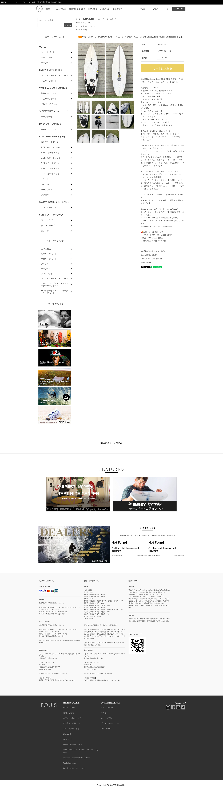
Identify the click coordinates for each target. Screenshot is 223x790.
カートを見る (106, 718)
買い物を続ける (146, 262)
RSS (103, 729)
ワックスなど (47, 220)
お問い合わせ (68, 713)
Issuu (121, 555)
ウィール (45, 184)
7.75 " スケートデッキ (50, 147)
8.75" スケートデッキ (50, 174)
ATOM (108, 729)
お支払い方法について (72, 718)
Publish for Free (142, 555)
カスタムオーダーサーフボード (54, 75)
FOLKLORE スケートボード (52, 136)
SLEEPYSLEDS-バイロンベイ (93, 19)
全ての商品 (87, 23)
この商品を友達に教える (149, 255)
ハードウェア (47, 189)
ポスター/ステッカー (50, 104)
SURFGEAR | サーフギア (51, 215)
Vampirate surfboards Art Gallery (76, 758)
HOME (47, 9)
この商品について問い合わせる (151, 259)
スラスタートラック (49, 207)
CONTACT (117, 9)
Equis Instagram (69, 763)
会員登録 (155, 9)
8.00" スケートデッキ (50, 152)
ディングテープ (48, 225)
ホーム (78, 19)
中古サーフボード (89, 26)
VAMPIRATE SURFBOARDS (53, 88)
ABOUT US (104, 9)
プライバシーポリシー (110, 723)
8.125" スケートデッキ (50, 158)
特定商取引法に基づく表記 (74, 768)
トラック (45, 179)
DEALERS (92, 9)
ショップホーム (69, 707)
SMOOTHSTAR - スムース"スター (55, 202)
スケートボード (48, 52)
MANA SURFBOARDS (50, 124)
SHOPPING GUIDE (77, 9)
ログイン (166, 9)
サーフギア (46, 63)
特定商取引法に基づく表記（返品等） (154, 251)
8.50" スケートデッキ (50, 168)
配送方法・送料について (73, 723)
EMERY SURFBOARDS (50, 70)
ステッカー (46, 231)
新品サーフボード (49, 93)
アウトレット (87, 30)
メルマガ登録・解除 (71, 729)
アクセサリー (47, 195)
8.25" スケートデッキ (50, 163)
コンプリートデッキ (49, 142)
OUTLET (43, 47)
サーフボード (111, 19)
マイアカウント (142, 9)
